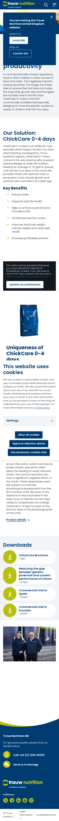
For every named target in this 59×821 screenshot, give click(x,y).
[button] (46, 4)
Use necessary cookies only (29, 452)
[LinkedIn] (18, 800)
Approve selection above (28, 443)
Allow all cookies (28, 435)
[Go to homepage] (18, 4)
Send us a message (25, 764)
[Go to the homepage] (22, 784)
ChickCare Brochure (33, 555)
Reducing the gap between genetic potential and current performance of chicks (35, 573)
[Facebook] (12, 800)
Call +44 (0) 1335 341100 (29, 755)
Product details (16, 520)
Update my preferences (24, 284)
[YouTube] (24, 800)
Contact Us (13, 716)
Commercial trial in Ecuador (33, 608)
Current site (20, 53)
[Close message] (51, 17)
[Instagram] (31, 800)
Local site (19, 40)
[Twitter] (5, 800)
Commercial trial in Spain (33, 592)
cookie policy (42, 407)
